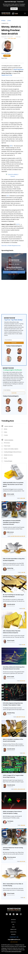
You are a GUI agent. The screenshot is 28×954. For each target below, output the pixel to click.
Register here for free (6, 75)
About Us (13, 922)
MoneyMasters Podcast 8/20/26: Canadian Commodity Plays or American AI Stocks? (12, 522)
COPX (9, 38)
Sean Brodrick (11, 604)
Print (9, 20)
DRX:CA (16, 536)
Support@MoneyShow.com (14, 939)
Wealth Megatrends (18, 69)
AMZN (18, 716)
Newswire (13, 934)
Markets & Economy (8, 455)
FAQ (13, 924)
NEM (15, 38)
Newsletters (13, 931)
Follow (7, 55)
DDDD (22, 825)
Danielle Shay (11, 713)
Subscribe (14, 342)
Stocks (5, 458)
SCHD (24, 825)
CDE (24, 644)
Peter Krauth (10, 640)
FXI (22, 861)
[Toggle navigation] (25, 13)
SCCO (22, 789)
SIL (24, 608)
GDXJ (24, 753)
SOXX (22, 536)
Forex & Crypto (7, 445)
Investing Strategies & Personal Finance (12, 452)
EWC (18, 536)
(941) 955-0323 (14, 942)
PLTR (22, 716)
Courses (6, 435)
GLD (24, 680)
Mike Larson (10, 532)
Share (3, 20)
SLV (23, 608)
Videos (5, 432)
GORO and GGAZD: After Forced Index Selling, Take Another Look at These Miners (13, 484)
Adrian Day (10, 568)
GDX (21, 680)
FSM (24, 572)
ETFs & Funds (7, 442)
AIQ (11, 536)
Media (13, 927)
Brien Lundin (10, 494)
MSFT (20, 716)
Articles (5, 429)
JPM (18, 789)
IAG (22, 572)
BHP (15, 789)
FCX (16, 789)
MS (20, 789)
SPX (24, 536)
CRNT (13, 536)
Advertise (13, 919)
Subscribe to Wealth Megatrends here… (11, 245)
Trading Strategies (8, 461)
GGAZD (21, 498)
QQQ (20, 536)
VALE (12, 38)
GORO (24, 498)
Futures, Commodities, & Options (11, 449)
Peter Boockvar (11, 857)
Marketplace (13, 929)
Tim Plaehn (10, 821)
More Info (14, 8)
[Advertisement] (14, 296)
